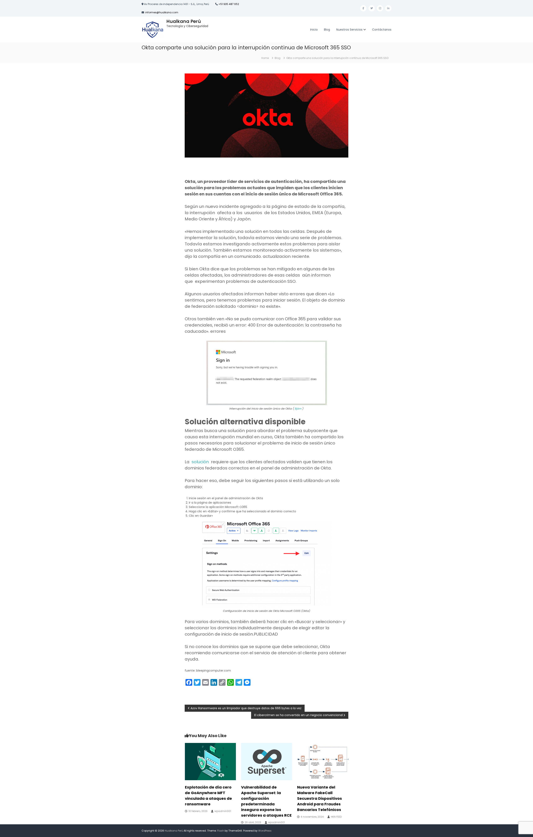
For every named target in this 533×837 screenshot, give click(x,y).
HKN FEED (336, 816)
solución (200, 462)
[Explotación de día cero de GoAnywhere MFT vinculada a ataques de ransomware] (210, 761)
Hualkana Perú (183, 21)
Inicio (314, 29)
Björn (298, 409)
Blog (327, 29)
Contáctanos (381, 29)
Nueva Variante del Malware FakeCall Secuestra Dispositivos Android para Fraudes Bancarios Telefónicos (319, 798)
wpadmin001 (222, 811)
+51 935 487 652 (228, 4)
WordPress (264, 830)
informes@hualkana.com (161, 12)
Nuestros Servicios (349, 29)
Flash (220, 830)
